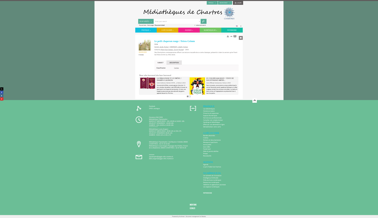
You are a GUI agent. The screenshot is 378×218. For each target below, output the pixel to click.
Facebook (152, 106)
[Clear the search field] (200, 21)
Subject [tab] (160, 62)
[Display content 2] (190, 96)
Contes (176, 68)
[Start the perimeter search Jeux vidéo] (204, 21)
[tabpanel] (189, 67)
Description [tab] (174, 62)
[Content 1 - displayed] (187, 96)
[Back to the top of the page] (254, 100)
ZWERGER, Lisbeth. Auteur (179, 47)
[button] (145, 45)
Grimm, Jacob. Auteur (161, 47)
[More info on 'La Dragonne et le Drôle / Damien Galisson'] (148, 83)
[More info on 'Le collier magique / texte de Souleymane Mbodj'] (197, 87)
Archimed (181, 216)
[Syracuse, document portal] (189, 13)
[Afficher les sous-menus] (215, 3)
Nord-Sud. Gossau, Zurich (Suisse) (172, 49)
